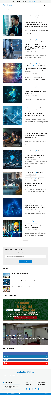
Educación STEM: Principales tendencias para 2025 (34, 184)
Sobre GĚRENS (4, 375)
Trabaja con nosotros (42, 380)
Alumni (24, 1)
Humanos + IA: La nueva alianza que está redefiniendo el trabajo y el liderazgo (36, 69)
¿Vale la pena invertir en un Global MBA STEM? (35, 92)
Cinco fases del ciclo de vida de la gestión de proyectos (24, 286)
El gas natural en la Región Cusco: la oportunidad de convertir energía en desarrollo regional (25, 339)
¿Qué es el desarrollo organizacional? (20, 273)
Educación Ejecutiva (21, 375)
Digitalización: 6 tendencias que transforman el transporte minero (35, 206)
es (40, 1)
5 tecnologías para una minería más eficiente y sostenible (36, 227)
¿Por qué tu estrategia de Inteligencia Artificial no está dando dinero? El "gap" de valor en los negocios (36, 47)
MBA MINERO (12, 375)
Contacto (33, 375)
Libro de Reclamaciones (42, 384)
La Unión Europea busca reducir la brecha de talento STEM (35, 156)
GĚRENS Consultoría (16, 1)
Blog (28, 375)
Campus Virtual (31, 1)
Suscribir (25, 261)
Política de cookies (41, 382)
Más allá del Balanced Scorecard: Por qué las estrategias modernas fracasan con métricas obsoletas (36, 113)
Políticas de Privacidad (30, 385)
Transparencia (28, 384)
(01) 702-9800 (9, 382)
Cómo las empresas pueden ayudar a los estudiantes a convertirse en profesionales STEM (36, 135)
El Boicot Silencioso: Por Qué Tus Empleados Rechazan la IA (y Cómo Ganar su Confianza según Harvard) (36, 24)
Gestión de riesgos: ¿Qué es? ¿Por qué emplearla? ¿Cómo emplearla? (27, 280)
